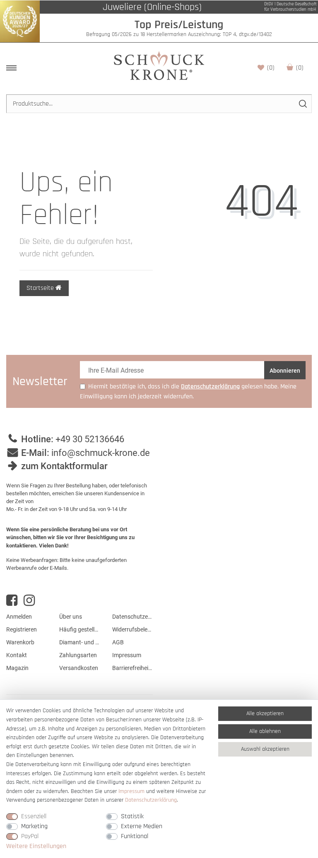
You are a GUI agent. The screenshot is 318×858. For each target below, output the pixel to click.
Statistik (132, 816)
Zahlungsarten (78, 655)
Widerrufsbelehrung (132, 629)
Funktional (134, 836)
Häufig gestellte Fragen (79, 629)
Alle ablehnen (265, 731)
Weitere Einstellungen (36, 846)
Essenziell (33, 816)
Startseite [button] (40, 288)
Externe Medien (141, 826)
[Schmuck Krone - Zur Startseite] (159, 65)
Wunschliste (271, 67)
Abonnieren (285, 370)
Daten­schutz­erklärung (151, 800)
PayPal (30, 836)
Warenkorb (300, 67)
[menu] (11, 67)
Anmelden (19, 616)
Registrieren (21, 629)
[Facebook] (11, 600)
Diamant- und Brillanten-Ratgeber (79, 642)
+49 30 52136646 (89, 439)
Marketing (34, 826)
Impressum (126, 655)
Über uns (70, 616)
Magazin (17, 668)
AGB (118, 642)
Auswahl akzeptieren (265, 749)
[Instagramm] (29, 600)
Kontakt (16, 655)
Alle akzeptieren (265, 713)
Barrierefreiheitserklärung (132, 668)
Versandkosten (78, 668)
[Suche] (302, 103)
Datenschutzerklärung (132, 616)
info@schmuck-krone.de (100, 453)
